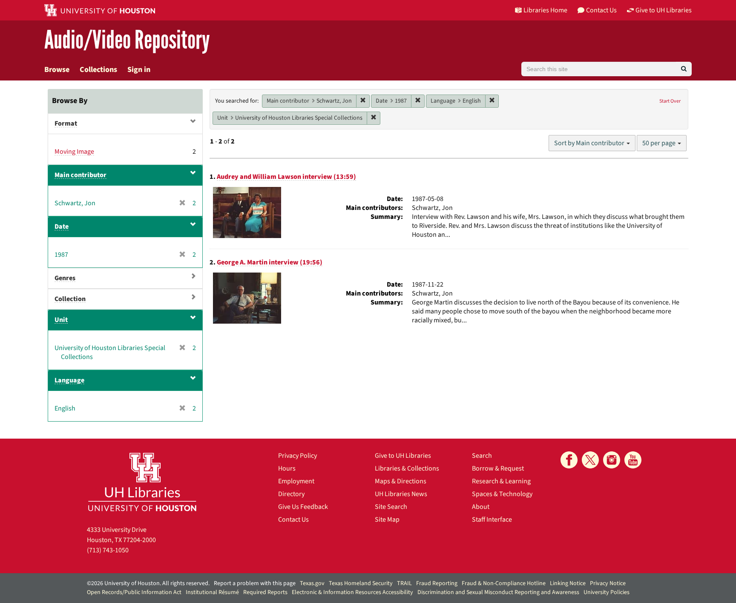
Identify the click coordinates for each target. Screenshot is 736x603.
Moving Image (74, 151)
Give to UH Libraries (403, 455)
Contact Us (293, 519)
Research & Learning (501, 481)
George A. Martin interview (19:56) (269, 262)
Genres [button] (65, 278)
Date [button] (62, 226)
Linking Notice (568, 583)
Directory (291, 494)
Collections (98, 69)
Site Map (387, 519)
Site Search (391, 506)
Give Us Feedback (303, 506)
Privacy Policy (297, 455)
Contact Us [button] (601, 10)
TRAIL (404, 583)
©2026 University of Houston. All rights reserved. (148, 583)
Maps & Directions (400, 481)
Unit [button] (61, 319)
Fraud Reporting (436, 583)
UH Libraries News (401, 494)
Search (482, 455)
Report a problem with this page (255, 583)
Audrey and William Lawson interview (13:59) (286, 176)
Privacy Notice (608, 583)
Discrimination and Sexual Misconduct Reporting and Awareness (498, 592)
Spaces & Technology (502, 494)
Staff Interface (492, 519)
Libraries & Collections (407, 468)
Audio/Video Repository (127, 40)
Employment (296, 481)
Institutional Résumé (212, 592)
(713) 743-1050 (108, 550)
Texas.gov (312, 583)
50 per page (659, 143)
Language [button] (69, 380)
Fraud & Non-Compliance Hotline (504, 583)
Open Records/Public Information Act (134, 592)
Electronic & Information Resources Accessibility (352, 592)
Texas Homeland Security (361, 583)
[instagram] (611, 459)
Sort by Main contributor (590, 143)
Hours (287, 468)
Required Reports (265, 592)
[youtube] (632, 459)
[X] (590, 459)
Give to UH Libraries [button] (663, 10)
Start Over (670, 101)
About (480, 506)
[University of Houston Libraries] (142, 482)
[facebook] (569, 459)
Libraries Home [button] (545, 10)
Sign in (138, 69)
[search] (684, 69)
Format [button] (66, 123)
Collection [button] (70, 299)
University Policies (607, 592)
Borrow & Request (498, 468)
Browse (56, 69)
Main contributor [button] (80, 175)
